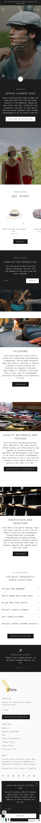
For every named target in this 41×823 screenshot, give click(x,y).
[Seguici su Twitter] (8, 776)
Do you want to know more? (20, 469)
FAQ (3, 735)
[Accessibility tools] (8, 819)
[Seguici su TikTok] (29, 776)
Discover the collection (21, 119)
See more (20, 242)
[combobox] (33, 821)
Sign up (20, 816)
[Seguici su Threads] (19, 776)
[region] (20, 656)
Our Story (20, 554)
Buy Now (21, 47)
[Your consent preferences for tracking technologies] (3, 819)
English (32, 821)
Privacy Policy (8, 742)
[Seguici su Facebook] (3, 776)
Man (14, 196)
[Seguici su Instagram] (13, 776)
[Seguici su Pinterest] (24, 776)
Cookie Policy (8, 746)
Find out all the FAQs (20, 636)
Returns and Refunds (10, 732)
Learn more (20, 384)
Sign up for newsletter (16, 717)
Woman (24, 196)
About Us (5, 728)
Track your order (9, 749)
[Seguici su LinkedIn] (34, 776)
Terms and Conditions (11, 739)
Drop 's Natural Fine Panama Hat (14, 230)
